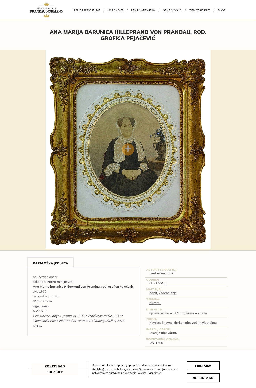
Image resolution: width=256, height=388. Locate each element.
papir (153, 293)
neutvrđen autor (161, 273)
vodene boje (168, 293)
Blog (221, 10)
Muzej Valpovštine (163, 333)
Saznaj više (154, 373)
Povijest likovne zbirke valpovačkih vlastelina (183, 323)
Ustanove (115, 10)
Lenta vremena (143, 10)
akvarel (155, 303)
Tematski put (199, 10)
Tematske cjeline (86, 10)
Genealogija (172, 10)
